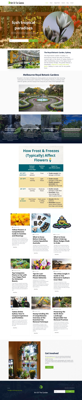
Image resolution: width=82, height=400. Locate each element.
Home (47, 2)
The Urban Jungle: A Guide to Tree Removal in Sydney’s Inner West (62, 276)
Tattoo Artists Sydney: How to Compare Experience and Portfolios (20, 314)
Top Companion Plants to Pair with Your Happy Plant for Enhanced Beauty (19, 277)
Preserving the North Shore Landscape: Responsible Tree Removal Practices (61, 315)
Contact (72, 2)
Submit (33, 40)
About (51, 2)
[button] (49, 367)
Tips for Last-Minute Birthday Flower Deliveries (39, 275)
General (63, 2)
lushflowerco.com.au (50, 357)
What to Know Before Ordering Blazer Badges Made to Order (62, 240)
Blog (68, 2)
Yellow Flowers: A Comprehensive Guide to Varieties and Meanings (19, 232)
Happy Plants (57, 2)
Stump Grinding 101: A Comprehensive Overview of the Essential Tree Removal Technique (41, 317)
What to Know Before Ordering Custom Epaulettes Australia (40, 240)
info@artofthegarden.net (15, 390)
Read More (15, 247)
